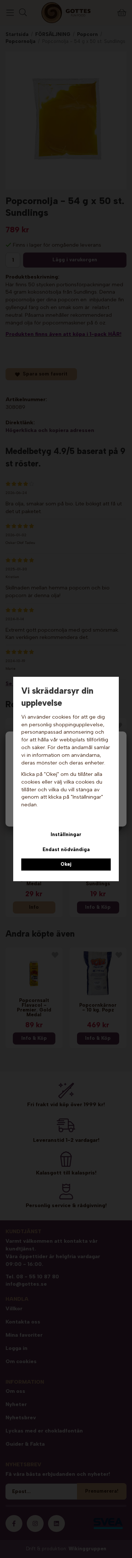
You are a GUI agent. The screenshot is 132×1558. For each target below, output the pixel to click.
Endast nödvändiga (66, 849)
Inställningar (66, 834)
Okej (66, 864)
